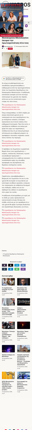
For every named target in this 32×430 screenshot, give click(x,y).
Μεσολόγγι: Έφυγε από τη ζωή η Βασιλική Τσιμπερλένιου (22, 334)
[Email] (4, 265)
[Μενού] (28, 22)
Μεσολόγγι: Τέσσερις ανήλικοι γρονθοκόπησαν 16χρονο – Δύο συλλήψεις (8, 335)
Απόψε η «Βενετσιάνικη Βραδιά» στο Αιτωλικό (21, 310)
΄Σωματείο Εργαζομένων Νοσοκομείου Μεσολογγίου (13, 254)
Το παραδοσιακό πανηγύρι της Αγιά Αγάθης (7, 289)
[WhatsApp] (16, 269)
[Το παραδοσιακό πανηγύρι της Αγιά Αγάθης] (8, 281)
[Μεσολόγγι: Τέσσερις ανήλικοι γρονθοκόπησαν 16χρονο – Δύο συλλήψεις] (8, 325)
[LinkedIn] (10, 269)
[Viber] (26, 25)
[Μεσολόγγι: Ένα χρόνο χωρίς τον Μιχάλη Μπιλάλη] (23, 281)
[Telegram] (16, 265)
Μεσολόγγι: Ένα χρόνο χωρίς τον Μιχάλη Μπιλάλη (22, 289)
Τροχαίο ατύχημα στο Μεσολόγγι (8, 355)
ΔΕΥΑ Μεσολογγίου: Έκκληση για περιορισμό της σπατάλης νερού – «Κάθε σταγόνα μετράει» (8, 385)
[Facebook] (23, 265)
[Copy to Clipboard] (4, 269)
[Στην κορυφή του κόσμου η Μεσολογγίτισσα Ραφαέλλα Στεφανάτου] (23, 375)
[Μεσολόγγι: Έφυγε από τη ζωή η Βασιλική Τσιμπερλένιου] (23, 325)
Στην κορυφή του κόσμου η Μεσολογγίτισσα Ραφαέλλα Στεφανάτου (22, 385)
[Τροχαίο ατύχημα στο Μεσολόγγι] (8, 348)
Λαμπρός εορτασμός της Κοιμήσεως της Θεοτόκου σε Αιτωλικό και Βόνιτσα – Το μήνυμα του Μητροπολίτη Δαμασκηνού (23, 359)
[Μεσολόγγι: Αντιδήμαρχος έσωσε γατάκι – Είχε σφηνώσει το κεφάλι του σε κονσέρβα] (8, 302)
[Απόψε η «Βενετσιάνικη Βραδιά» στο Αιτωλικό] (23, 302)
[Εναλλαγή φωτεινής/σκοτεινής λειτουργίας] (23, 22)
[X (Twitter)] (10, 265)
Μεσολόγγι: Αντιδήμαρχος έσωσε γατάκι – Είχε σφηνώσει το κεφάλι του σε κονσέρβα (8, 311)
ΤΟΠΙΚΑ (10, 48)
